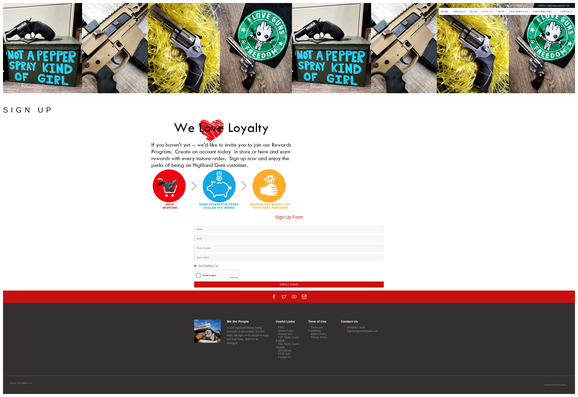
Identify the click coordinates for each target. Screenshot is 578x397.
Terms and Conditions (315, 329)
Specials (459, 11)
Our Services (518, 11)
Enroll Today (289, 284)
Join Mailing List (208, 265)
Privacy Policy (319, 337)
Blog (474, 11)
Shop (501, 11)
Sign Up (487, 11)
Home (445, 11)
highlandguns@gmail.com (362, 330)
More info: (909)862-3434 (516, 5)
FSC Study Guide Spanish (287, 345)
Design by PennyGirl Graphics (555, 385)
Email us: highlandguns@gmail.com (554, 5)
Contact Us (284, 357)
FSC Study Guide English (287, 339)
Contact (566, 11)
